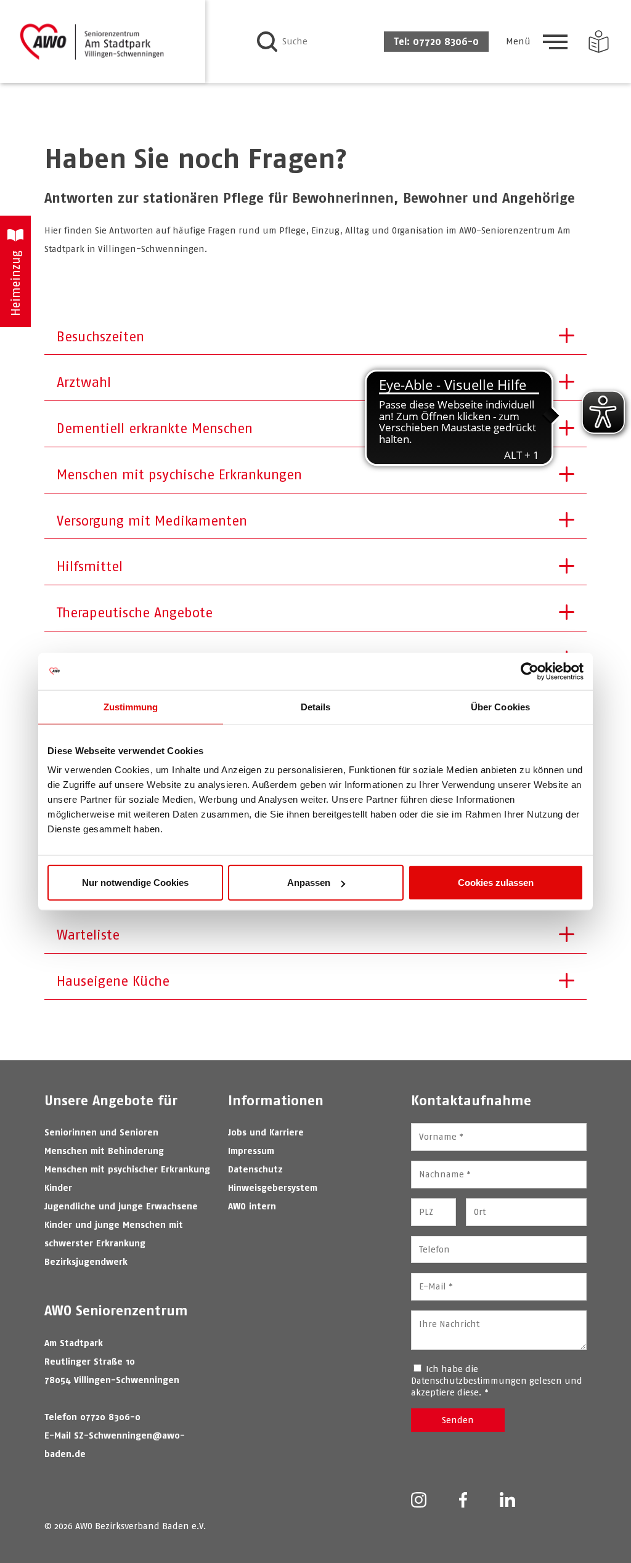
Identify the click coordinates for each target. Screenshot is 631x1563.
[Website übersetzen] (598, 41)
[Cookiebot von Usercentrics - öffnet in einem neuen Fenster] (530, 671)
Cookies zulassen (496, 882)
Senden (458, 1420)
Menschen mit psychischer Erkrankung (127, 1169)
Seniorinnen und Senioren (101, 1132)
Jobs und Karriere (266, 1132)
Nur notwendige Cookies (135, 882)
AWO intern (252, 1206)
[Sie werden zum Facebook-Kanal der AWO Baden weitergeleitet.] (463, 1501)
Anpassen (308, 882)
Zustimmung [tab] (131, 706)
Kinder (58, 1187)
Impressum (251, 1150)
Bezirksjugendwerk (86, 1261)
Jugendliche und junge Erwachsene (121, 1206)
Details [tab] (316, 706)
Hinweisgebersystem (272, 1187)
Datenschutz (255, 1169)
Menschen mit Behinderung (104, 1150)
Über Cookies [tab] (500, 706)
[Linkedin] (507, 1500)
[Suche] (267, 41)
